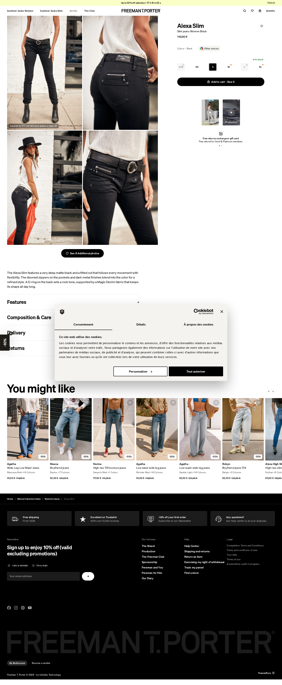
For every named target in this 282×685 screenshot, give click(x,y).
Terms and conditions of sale (242, 550)
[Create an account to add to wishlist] (261, 26)
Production (148, 551)
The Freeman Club (153, 557)
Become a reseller (41, 663)
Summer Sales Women (20, 11)
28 (25, 472)
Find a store (191, 573)
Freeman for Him (152, 573)
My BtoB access (17, 663)
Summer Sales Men (51, 11)
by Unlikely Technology (48, 674)
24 (8, 472)
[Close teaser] (11, 333)
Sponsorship (149, 562)
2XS (181, 67)
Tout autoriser (195, 371)
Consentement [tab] (83, 324)
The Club (89, 11)
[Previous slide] (269, 391)
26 (17, 472)
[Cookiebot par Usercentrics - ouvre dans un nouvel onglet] (196, 312)
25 (12, 472)
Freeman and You (152, 567)
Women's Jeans (52, 499)
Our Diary (147, 578)
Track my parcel (194, 567)
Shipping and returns (197, 551)
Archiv (73, 11)
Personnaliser (138, 371)
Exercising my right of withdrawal (204, 562)
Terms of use (233, 559)
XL (260, 67)
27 (21, 472)
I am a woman (20, 565)
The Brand (148, 546)
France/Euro (264, 673)
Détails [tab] (141, 324)
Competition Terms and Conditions (245, 545)
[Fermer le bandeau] (221, 311)
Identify (270, 11)
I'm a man (42, 565)
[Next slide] (273, 391)
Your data (232, 554)
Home (10, 499)
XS (196, 67)
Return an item (193, 557)
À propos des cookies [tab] (198, 324)
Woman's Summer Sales (29, 499)
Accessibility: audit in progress (243, 563)
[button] (5, 343)
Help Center (191, 546)
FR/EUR (271, 3)
